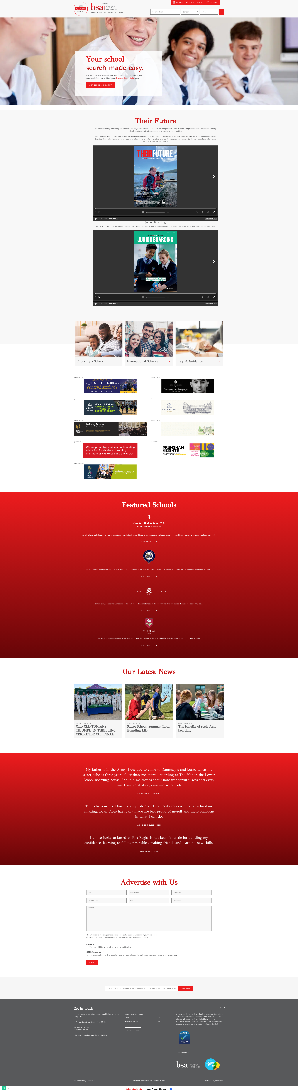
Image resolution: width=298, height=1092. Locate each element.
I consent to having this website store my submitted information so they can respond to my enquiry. (133, 955)
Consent (90, 944)
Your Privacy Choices (156, 1089)
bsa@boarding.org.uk (82, 1030)
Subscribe (185, 988)
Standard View (89, 1035)
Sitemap (136, 1081)
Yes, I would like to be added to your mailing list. (110, 947)
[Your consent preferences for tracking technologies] (8, 1088)
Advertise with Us (131, 1021)
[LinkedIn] (224, 1007)
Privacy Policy (146, 1081)
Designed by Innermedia (214, 1081)
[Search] (222, 2)
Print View (77, 1035)
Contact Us (133, 1030)
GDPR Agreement (95, 952)
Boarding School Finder (125, 78)
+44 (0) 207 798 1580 (81, 1027)
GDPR (162, 1081)
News (127, 1018)
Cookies (156, 1081)
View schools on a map (100, 85)
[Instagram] (221, 1007)
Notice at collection (134, 1089)
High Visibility (101, 1035)
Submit (92, 962)
